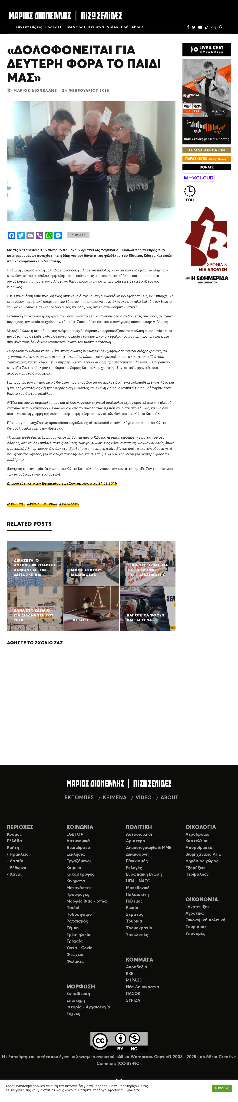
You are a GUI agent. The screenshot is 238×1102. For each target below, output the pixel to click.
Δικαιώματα (78, 848)
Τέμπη (72, 928)
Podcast (53, 27)
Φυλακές (75, 961)
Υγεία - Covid (79, 948)
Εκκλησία (75, 854)
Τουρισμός (196, 927)
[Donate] (206, 167)
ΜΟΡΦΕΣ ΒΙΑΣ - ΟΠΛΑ (43, 504)
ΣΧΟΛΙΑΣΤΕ (78, 235)
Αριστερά (135, 841)
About (137, 27)
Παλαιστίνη (137, 895)
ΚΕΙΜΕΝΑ (114, 797)
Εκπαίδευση (78, 994)
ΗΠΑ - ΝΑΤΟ (138, 881)
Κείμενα (96, 27)
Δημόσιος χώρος (201, 861)
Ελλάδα (14, 841)
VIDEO (144, 797)
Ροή (125, 27)
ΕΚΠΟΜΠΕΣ (79, 797)
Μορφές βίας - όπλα (86, 901)
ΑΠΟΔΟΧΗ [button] (222, 1088)
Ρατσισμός (77, 921)
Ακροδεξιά (136, 967)
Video (113, 27)
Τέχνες (73, 1014)
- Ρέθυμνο (16, 868)
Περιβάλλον (197, 874)
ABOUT (169, 797)
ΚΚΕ (129, 974)
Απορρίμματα (199, 848)
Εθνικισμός (137, 861)
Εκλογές (134, 868)
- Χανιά (14, 874)
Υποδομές (195, 934)
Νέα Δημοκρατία (142, 987)
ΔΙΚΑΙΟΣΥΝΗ (17, 504)
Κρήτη (13, 848)
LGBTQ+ (74, 834)
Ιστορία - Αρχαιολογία (88, 1007)
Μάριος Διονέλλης (35, 90)
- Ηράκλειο (18, 854)
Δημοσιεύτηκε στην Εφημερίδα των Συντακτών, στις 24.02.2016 (62, 483)
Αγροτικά (194, 913)
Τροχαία (74, 941)
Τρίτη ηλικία (78, 935)
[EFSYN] (206, 245)
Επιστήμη (75, 1000)
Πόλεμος (134, 901)
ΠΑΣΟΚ (133, 994)
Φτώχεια (75, 955)
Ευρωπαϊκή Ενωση (144, 874)
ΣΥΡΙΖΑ (133, 1000)
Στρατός (134, 915)
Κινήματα (75, 881)
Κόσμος (14, 834)
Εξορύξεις (195, 868)
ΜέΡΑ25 (134, 980)
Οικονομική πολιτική (205, 920)
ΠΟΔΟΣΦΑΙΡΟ (70, 504)
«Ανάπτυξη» (197, 907)
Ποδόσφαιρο (79, 915)
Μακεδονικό (138, 888)
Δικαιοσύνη (137, 854)
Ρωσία (132, 908)
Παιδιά (73, 908)
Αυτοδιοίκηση (139, 834)
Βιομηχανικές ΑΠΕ (203, 854)
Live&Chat (75, 27)
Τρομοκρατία (139, 928)
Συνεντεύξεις (29, 27)
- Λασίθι (15, 861)
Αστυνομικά (78, 841)
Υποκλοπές (137, 935)
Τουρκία (134, 921)
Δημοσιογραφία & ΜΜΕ (148, 848)
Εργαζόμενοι (78, 861)
